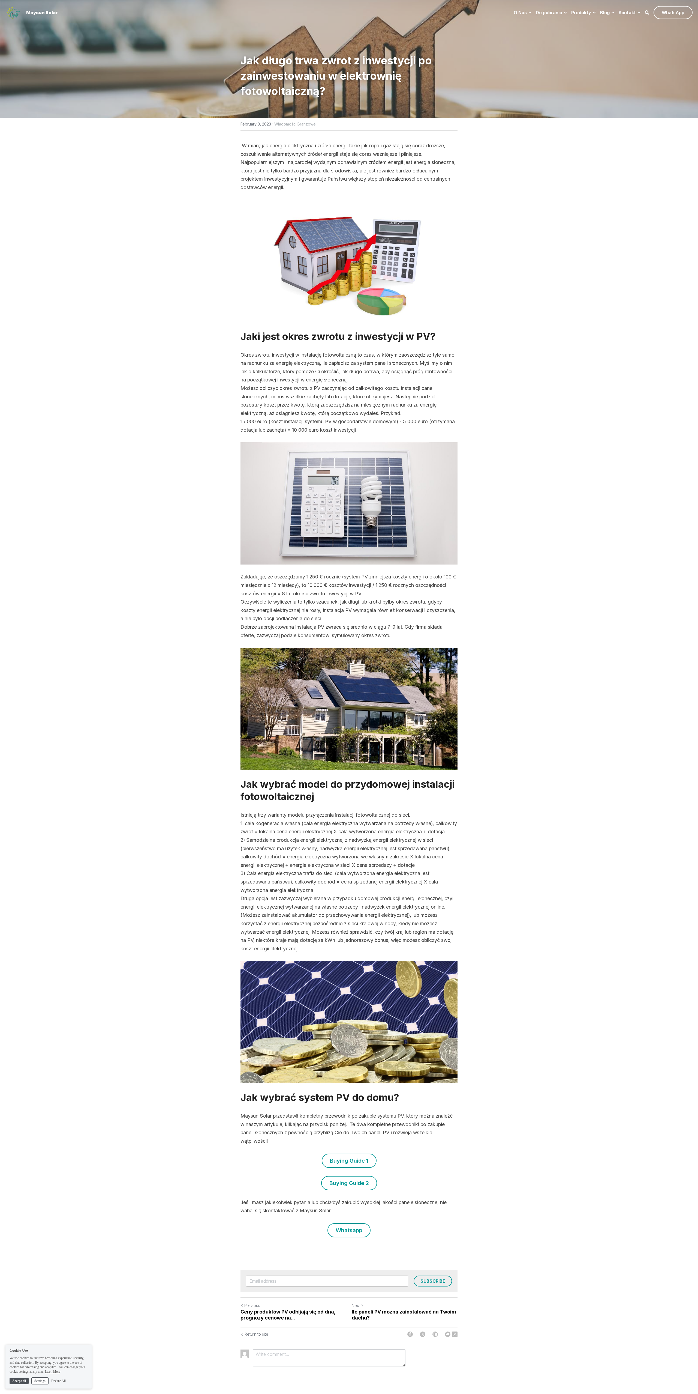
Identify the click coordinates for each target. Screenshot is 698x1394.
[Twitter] (422, 1334)
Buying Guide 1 (349, 1160)
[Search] (647, 12)
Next (356, 1305)
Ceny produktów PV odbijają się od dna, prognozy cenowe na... (287, 1315)
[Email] (447, 1334)
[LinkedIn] (435, 1334)
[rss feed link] (455, 1334)
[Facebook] (410, 1334)
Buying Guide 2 (349, 1183)
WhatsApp (673, 12)
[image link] (13, 12)
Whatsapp (349, 1230)
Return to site (256, 1334)
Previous (252, 1305)
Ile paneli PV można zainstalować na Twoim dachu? (404, 1315)
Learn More (52, 1372)
